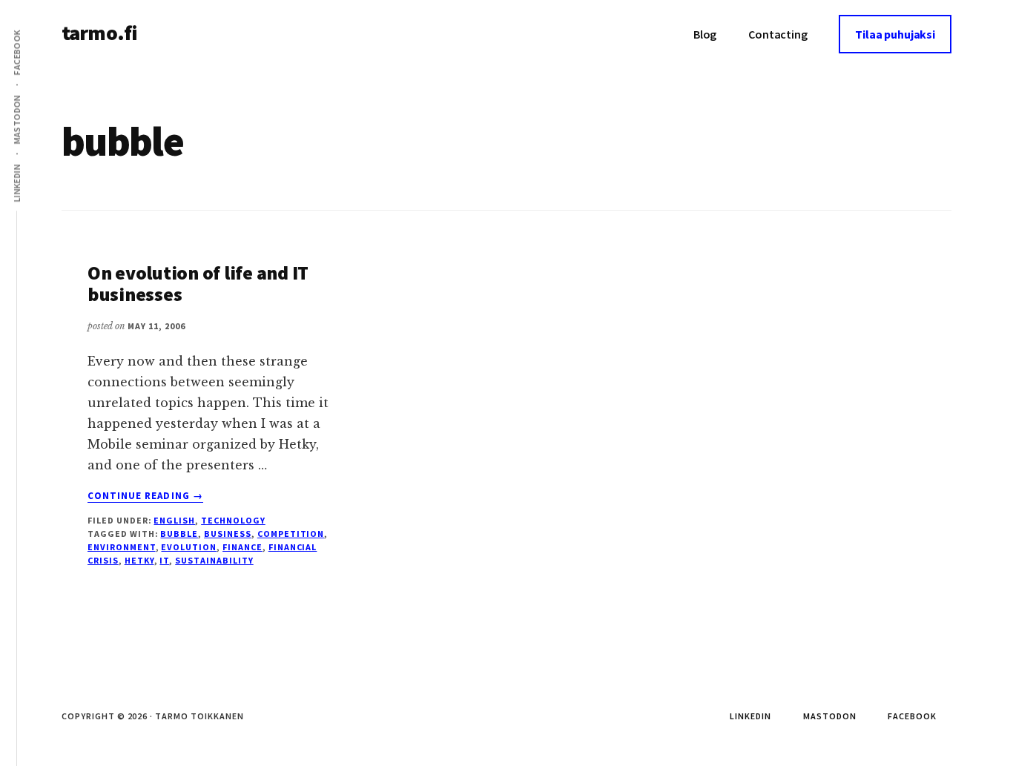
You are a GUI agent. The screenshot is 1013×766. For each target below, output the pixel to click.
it (164, 560)
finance (242, 546)
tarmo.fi (99, 32)
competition (291, 533)
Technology (233, 520)
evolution (189, 546)
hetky (139, 560)
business (227, 533)
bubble (179, 533)
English (174, 520)
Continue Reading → (145, 496)
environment (122, 546)
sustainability (214, 560)
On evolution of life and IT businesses (198, 283)
